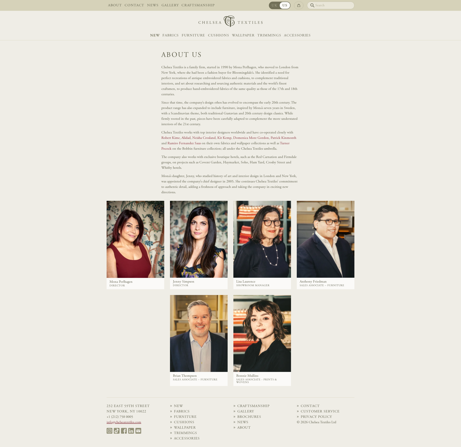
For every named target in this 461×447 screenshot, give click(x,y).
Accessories (297, 35)
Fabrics (170, 35)
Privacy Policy (316, 417)
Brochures (249, 417)
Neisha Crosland (204, 138)
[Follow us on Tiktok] (117, 431)
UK (274, 5)
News (153, 5)
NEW (155, 35)
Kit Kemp (224, 138)
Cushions (218, 35)
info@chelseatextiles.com (124, 422)
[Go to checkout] (298, 5)
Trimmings (269, 35)
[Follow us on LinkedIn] (131, 431)
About (115, 5)
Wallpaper (243, 35)
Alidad (186, 138)
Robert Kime (170, 138)
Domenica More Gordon (251, 138)
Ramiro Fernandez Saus (184, 143)
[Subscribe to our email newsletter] (138, 431)
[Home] (230, 22)
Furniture (193, 35)
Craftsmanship (198, 5)
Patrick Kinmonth (283, 138)
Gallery (170, 5)
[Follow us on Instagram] (109, 431)
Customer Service (320, 411)
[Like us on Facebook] (124, 431)
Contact (134, 5)
